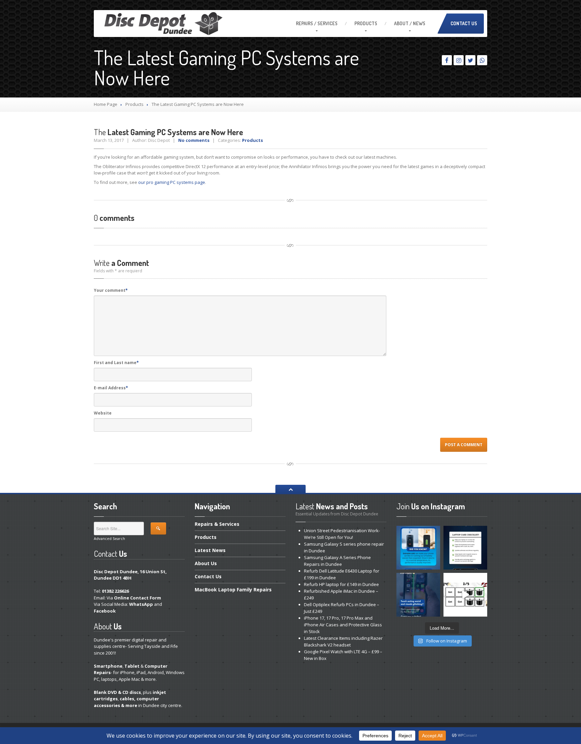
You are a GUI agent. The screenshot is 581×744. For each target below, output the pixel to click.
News (210, 550)
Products (365, 23)
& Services (217, 524)
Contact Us (464, 23)
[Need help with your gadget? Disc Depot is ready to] (465, 595)
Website (103, 413)
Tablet (132, 666)
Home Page (105, 104)
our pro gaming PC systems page (171, 182)
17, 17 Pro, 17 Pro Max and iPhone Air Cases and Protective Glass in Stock (343, 624)
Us (206, 563)
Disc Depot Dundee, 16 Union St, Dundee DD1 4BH (130, 575)
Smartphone (108, 666)
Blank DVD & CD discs (117, 692)
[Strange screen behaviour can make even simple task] (418, 595)
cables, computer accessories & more (126, 702)
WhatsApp (141, 604)
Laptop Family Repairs (233, 589)
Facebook (105, 611)
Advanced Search (109, 538)
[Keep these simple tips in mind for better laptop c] (465, 548)
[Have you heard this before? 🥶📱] (418, 548)
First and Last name (116, 362)
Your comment (111, 290)
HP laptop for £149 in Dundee (341, 584)
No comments (193, 140)
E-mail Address (111, 388)
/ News (409, 23)
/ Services (317, 23)
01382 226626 (115, 591)
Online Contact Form (137, 598)
